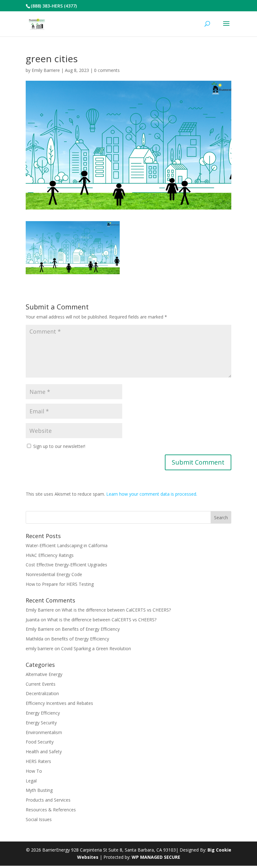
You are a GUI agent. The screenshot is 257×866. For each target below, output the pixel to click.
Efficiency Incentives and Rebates (59, 703)
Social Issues (39, 819)
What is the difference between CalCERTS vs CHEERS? (116, 610)
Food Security (40, 742)
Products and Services (48, 800)
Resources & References (51, 810)
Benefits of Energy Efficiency (91, 629)
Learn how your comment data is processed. (151, 494)
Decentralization (42, 693)
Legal (31, 781)
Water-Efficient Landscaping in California (67, 545)
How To (34, 771)
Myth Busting (39, 790)
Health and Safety (44, 751)
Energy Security (41, 723)
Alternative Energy (44, 674)
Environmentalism (44, 732)
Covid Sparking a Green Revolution (96, 648)
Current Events (40, 684)
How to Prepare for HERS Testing (60, 584)
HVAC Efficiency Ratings (50, 555)
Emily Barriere (46, 70)
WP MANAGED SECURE (156, 857)
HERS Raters (38, 761)
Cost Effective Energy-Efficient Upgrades (66, 565)
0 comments (107, 70)
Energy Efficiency (43, 713)
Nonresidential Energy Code (54, 574)
